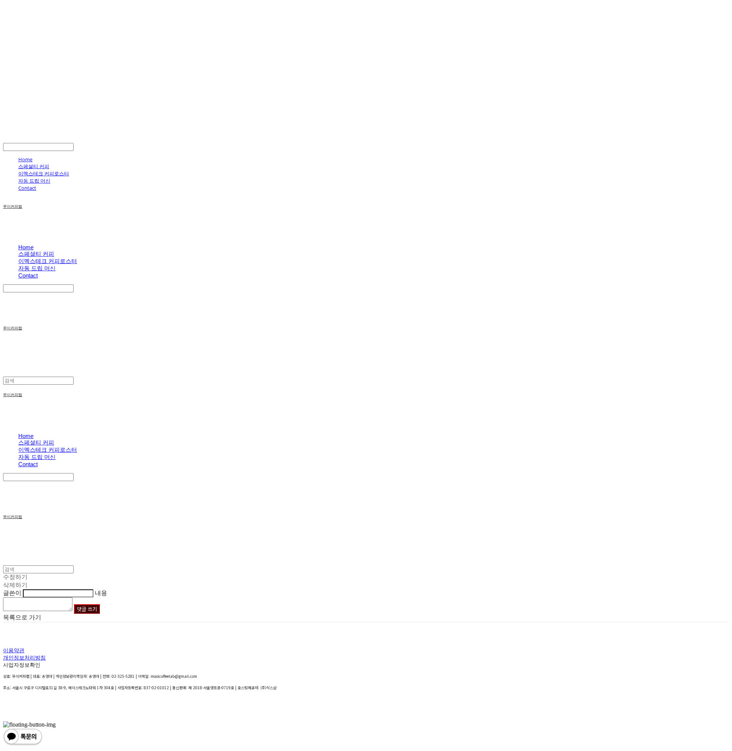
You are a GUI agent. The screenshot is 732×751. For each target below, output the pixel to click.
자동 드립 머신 (34, 180)
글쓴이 (12, 593)
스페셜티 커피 (33, 166)
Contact (27, 188)
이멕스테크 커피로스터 (43, 173)
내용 (101, 593)
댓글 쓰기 (87, 609)
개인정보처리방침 (24, 657)
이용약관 (13, 650)
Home (25, 159)
